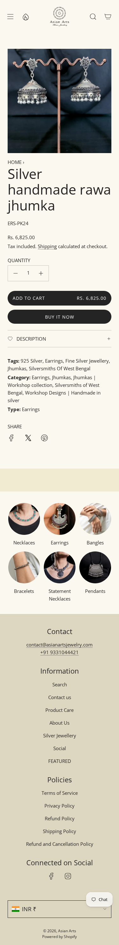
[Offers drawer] (25, 16)
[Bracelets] (24, 567)
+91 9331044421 (59, 652)
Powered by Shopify (59, 936)
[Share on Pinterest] (44, 438)
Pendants (95, 591)
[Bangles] (95, 519)
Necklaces (24, 542)
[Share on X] (28, 438)
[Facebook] (51, 876)
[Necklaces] (24, 519)
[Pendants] (95, 567)
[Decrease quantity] (15, 273)
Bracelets (24, 591)
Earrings (60, 542)
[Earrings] (60, 519)
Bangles (95, 542)
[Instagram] (68, 876)
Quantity (19, 260)
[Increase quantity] (41, 273)
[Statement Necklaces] (60, 567)
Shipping (47, 246)
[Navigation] (10, 16)
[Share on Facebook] (11, 438)
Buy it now (59, 317)
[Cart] (107, 16)
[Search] (92, 16)
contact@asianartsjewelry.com (59, 644)
